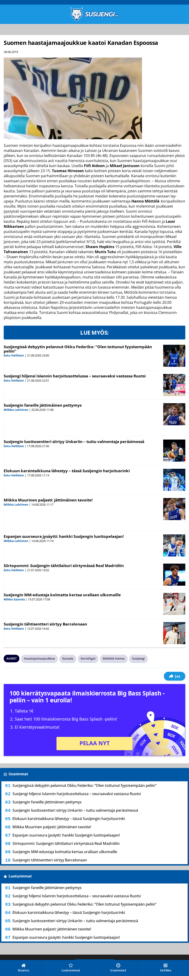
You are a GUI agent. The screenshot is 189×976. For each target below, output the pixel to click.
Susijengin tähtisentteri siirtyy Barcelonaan (45, 624)
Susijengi (138, 658)
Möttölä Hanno (114, 658)
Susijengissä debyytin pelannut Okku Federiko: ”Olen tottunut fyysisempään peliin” (78, 349)
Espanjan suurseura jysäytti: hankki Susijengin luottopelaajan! (64, 536)
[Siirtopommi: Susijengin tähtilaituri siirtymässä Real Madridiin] (174, 575)
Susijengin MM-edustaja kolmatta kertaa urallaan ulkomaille (62, 594)
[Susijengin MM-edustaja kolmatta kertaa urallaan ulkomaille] (174, 604)
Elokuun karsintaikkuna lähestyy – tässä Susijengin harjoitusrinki (67, 470)
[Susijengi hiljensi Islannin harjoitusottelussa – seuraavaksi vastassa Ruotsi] (174, 385)
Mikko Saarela (14, 599)
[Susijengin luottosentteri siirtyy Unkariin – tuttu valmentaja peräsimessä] (174, 451)
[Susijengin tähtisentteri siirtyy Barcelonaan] (174, 633)
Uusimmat (18, 773)
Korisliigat (88, 658)
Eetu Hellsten (14, 355)
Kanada (67, 658)
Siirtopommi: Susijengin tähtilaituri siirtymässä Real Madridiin (64, 565)
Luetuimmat (20, 876)
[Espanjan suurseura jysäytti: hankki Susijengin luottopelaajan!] (174, 545)
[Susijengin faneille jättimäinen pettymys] (174, 414)
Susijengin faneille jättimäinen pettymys (43, 405)
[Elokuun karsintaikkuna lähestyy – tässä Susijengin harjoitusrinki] (174, 480)
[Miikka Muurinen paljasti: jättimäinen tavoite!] (174, 509)
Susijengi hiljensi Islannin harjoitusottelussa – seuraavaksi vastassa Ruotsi (75, 376)
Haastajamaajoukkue (39, 658)
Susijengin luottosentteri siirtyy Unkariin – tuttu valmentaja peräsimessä (74, 441)
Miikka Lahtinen (16, 410)
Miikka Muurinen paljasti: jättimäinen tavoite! (48, 500)
